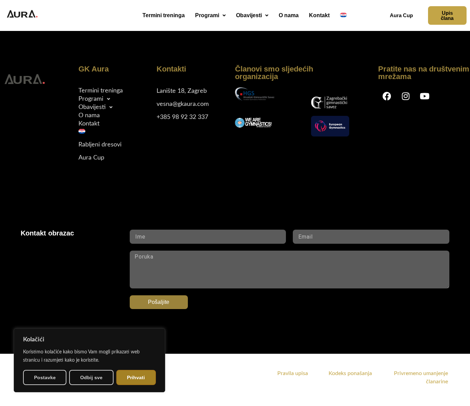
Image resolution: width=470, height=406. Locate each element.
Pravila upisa (292, 373)
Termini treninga (163, 15)
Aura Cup (91, 158)
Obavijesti (249, 15)
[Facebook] (386, 96)
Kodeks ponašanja (361, 373)
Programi (207, 15)
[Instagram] (405, 96)
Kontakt (319, 15)
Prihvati (136, 377)
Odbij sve (91, 377)
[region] (89, 360)
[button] (210, 15)
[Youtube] (424, 96)
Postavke (45, 377)
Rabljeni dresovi (99, 145)
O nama (289, 15)
